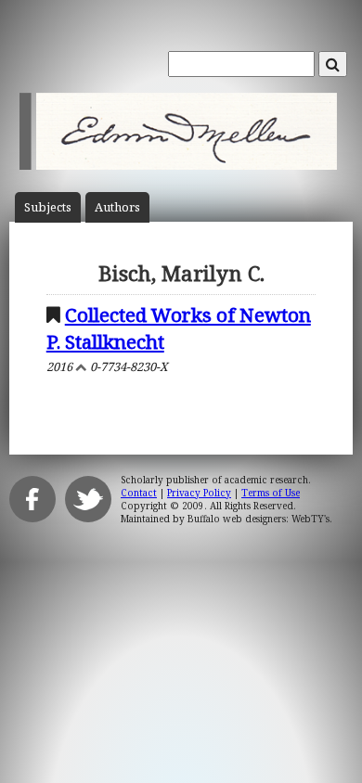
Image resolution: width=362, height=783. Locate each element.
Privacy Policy (199, 492)
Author (117, 207)
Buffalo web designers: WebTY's (258, 518)
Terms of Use (270, 492)
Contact (139, 492)
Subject (47, 207)
